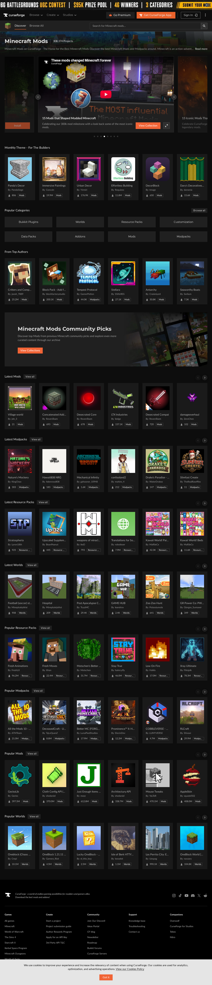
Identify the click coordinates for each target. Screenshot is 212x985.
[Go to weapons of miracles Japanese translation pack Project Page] (89, 532)
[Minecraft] (8, 26)
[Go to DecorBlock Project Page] (157, 177)
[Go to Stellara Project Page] (123, 281)
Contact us (134, 932)
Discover (20, 25)
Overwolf (174, 921)
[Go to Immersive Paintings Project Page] (54, 177)
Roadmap (92, 943)
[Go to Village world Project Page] (20, 406)
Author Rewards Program (59, 932)
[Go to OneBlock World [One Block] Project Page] (192, 846)
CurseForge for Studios (181, 926)
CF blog (91, 932)
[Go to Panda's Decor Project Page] (20, 177)
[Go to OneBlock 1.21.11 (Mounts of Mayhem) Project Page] (54, 846)
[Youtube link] (186, 896)
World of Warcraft (14, 932)
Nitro (172, 937)
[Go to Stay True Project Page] (123, 657)
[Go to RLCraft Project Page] (192, 720)
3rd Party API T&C (55, 943)
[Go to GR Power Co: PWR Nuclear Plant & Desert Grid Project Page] (192, 594)
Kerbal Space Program (16, 948)
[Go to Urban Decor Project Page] (89, 177)
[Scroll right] (204, 377)
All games (9, 921)
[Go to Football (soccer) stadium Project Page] (20, 594)
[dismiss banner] (207, 5)
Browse (34, 15)
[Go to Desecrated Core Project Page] (89, 406)
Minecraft (10, 926)
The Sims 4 (10, 937)
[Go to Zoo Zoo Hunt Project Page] (157, 594)
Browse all (199, 210)
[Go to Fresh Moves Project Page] (54, 657)
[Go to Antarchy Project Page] (157, 281)
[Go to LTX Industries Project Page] (123, 406)
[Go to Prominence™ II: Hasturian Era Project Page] (123, 720)
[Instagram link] (174, 896)
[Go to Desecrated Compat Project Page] (157, 406)
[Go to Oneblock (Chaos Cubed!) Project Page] (20, 846)
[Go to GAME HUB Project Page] (123, 594)
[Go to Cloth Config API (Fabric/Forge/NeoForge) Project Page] (54, 783)
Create (51, 15)
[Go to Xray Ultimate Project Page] (192, 657)
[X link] (199, 896)
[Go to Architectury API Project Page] (123, 783)
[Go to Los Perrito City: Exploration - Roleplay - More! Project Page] (157, 846)
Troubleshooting (137, 926)
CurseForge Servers (97, 954)
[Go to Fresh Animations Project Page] (20, 657)
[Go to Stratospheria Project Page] (20, 532)
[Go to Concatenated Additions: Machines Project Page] (54, 406)
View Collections (30, 350)
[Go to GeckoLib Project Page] (20, 783)
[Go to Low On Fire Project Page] (157, 657)
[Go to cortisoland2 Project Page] (123, 469)
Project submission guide (58, 926)
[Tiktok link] (180, 896)
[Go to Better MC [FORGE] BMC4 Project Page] (89, 720)
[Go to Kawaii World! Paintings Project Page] (157, 532)
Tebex (173, 932)
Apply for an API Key (56, 937)
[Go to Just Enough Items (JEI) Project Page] (89, 783)
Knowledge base (137, 921)
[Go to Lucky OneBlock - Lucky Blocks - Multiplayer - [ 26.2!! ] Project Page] (89, 846)
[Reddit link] (205, 896)
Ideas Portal (93, 926)
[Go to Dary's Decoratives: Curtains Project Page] (192, 177)
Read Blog (157, 125)
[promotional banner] (106, 5)
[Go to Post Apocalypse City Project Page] (89, 594)
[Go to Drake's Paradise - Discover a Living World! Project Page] (157, 469)
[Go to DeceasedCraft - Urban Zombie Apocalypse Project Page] (54, 720)
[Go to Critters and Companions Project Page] (20, 281)
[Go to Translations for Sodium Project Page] (123, 532)
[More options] (205, 15)
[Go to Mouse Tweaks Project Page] (157, 783)
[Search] (204, 26)
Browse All (36, 25)
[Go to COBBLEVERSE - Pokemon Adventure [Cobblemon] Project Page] (157, 720)
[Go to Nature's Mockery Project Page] (20, 469)
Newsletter (92, 937)
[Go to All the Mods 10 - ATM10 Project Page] (20, 720)
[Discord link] (193, 896)
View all (30, 376)
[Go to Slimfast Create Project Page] (192, 469)
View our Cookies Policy (130, 969)
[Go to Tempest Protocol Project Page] (89, 281)
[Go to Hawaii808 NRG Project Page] (54, 469)
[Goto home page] (14, 15)
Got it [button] (106, 977)
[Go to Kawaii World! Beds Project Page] (192, 532)
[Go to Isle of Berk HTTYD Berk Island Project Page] (123, 846)
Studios (68, 15)
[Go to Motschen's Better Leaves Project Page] (89, 657)
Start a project (53, 921)
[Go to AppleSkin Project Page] (192, 783)
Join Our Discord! (96, 921)
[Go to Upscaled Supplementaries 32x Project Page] (54, 532)
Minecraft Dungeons (15, 954)
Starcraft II (10, 943)
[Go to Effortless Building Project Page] (123, 177)
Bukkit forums (94, 948)
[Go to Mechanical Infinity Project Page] (89, 469)
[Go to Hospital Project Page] (54, 594)
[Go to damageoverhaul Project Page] (192, 406)
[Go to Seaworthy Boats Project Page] (192, 281)
